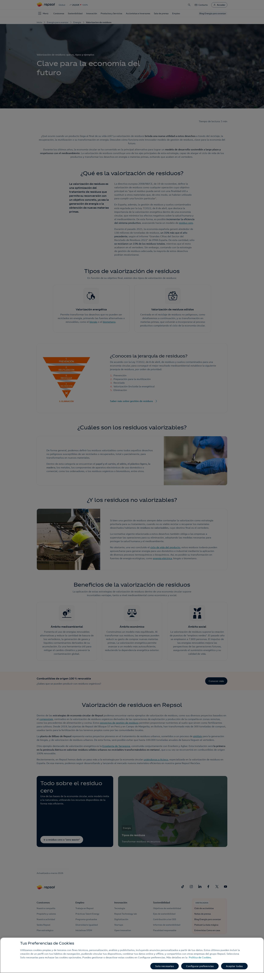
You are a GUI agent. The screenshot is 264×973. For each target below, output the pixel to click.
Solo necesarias (164, 966)
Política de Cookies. (200, 957)
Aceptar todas (234, 966)
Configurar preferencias (200, 966)
